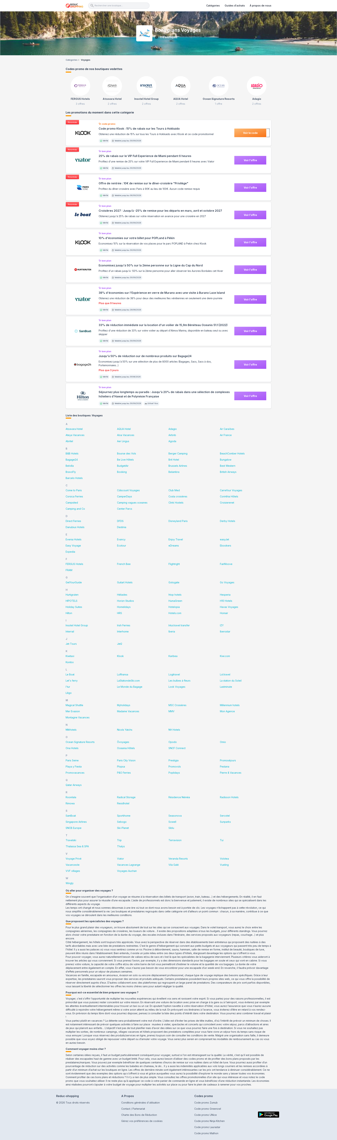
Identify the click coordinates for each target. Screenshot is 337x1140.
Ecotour (121, 545)
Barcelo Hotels (74, 478)
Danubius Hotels (75, 527)
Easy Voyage (73, 545)
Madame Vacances (128, 711)
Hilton (69, 613)
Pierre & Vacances (230, 772)
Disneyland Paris (178, 520)
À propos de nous (260, 5)
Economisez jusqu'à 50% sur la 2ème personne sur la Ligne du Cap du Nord (151, 265)
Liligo (69, 692)
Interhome (123, 631)
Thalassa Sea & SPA (77, 846)
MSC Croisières (177, 705)
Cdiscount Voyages (128, 490)
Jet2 (119, 643)
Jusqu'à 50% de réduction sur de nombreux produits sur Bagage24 (145, 356)
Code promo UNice (205, 1114)
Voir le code (250, 132)
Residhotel (123, 803)
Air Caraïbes (227, 428)
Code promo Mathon (206, 1133)
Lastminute (226, 686)
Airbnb (172, 435)
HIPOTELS (71, 600)
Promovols (174, 766)
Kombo (70, 662)
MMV (171, 711)
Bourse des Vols (126, 453)
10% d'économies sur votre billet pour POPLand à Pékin (137, 238)
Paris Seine (72, 760)
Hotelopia (174, 606)
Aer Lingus (123, 441)
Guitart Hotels (125, 582)
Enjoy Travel (175, 539)
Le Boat (70, 674)
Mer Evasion (73, 711)
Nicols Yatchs (124, 729)
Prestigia (173, 760)
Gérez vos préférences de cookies (142, 1120)
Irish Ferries (123, 625)
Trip (119, 840)
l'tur (68, 686)
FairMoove (226, 563)
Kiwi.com (225, 656)
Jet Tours (71, 643)
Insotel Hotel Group (77, 625)
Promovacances (75, 772)
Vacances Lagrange (128, 864)
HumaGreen (175, 600)
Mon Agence (227, 711)
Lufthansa (122, 674)
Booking (122, 471)
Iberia (171, 631)
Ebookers (225, 545)
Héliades (122, 594)
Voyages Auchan (127, 870)
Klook (120, 656)
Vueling (224, 864)
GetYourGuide (74, 582)
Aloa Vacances (125, 435)
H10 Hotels (226, 600)
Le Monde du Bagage (129, 686)
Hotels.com (174, 613)
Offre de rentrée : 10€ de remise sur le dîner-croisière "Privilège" (143, 183)
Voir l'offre (250, 160)
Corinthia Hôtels (229, 496)
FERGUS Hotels (74, 563)
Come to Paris (74, 490)
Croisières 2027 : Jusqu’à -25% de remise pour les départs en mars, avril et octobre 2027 (160, 210)
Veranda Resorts (178, 858)
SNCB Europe (73, 827)
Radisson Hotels (229, 797)
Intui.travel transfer (179, 625)
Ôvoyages (123, 741)
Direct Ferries (73, 520)
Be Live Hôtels (125, 459)
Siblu (171, 827)
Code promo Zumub (206, 1102)
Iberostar (225, 631)
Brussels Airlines (177, 465)
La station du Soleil (231, 680)
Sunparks (225, 821)
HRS (119, 613)
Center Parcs (124, 508)
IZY (222, 625)
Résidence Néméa (179, 797)
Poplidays (174, 772)
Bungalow (225, 459)
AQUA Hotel (124, 428)
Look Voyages (176, 686)
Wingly (70, 883)
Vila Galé (173, 864)
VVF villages (73, 870)
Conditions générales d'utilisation (140, 1102)
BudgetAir (122, 465)
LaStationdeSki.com (128, 680)
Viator (120, 858)
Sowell (172, 821)
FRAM (69, 570)
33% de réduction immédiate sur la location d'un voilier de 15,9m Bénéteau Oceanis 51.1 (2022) (163, 325)
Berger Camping (177, 453)
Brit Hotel (173, 459)
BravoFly (71, 471)
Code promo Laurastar (207, 1127)
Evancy (121, 539)
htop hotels (174, 594)
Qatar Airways (74, 784)
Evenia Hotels (73, 539)
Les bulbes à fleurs (179, 680)
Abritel (69, 441)
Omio (223, 741)
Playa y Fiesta (74, 766)
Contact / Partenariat (133, 1108)
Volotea (224, 858)
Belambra (173, 471)
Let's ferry (72, 680)
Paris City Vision (126, 760)
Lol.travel (225, 674)
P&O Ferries (124, 772)
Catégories (213, 5)
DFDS (120, 520)
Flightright (174, 563)
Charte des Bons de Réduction (139, 1114)
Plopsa (121, 766)
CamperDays (124, 496)
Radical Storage (126, 797)
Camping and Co (75, 508)
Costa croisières (177, 496)
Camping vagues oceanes (132, 502)
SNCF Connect (177, 748)
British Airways (228, 471)
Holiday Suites (74, 606)
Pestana (224, 766)
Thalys (121, 846)
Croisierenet (227, 502)
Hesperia (225, 594)
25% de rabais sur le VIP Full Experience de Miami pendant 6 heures (145, 156)
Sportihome (123, 815)
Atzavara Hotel (74, 428)
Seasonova (175, 815)
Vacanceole (73, 864)
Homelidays (124, 606)
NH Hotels (174, 729)
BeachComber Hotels (232, 453)
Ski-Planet (123, 827)
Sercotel (225, 815)
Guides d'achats (235, 5)
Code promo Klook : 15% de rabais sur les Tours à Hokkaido (139, 128)
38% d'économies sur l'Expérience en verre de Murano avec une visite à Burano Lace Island (162, 292)
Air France (226, 435)
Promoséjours (228, 760)
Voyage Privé (73, 858)
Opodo (172, 741)
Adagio (172, 428)
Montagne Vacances (78, 717)
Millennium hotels (230, 705)
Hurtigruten (72, 594)
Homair (224, 613)
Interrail (70, 631)
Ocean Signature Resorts (80, 741)
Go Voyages (227, 582)
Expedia (70, 551)
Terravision (174, 840)
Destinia (121, 527)
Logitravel (174, 674)
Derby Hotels (227, 520)
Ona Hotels (72, 748)
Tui (221, 840)
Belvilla (70, 465)
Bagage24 (72, 459)
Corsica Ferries (74, 496)
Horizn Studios (125, 600)
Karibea (172, 656)
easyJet (224, 539)
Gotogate (173, 582)
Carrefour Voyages (231, 490)
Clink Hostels (175, 502)
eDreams (173, 545)
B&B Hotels (72, 453)
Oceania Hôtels (126, 748)
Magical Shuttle (74, 705)
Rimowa (70, 803)
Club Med (174, 490)
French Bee (124, 563)
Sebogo (122, 821)
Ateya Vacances (75, 435)
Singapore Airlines (76, 821)
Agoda (172, 441)
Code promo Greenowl (207, 1108)
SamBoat (71, 815)
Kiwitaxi (70, 656)
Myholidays (123, 705)
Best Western (227, 465)
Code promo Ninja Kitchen (209, 1120)
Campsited (72, 502)
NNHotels (71, 729)
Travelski (71, 840)
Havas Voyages (229, 606)
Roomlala (71, 797)
